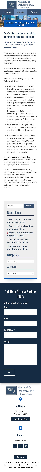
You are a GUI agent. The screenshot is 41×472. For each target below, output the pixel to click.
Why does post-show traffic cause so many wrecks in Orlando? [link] (20, 234)
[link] (20, 5)
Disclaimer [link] (7, 465)
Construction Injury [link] (17, 45)
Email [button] (21, 12)
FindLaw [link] (30, 467)
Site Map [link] (16, 465)
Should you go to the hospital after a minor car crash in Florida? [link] (20, 221)
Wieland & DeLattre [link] (21, 42)
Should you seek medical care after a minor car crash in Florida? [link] (20, 227)
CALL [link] (35, 12)
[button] (7, 11)
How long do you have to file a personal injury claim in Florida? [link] (17, 241)
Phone (6, 318)
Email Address (9, 330)
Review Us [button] (20, 457)
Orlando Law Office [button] (20, 419)
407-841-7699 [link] (20, 440)
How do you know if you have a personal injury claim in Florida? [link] (17, 247)
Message (7, 341)
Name (6, 307)
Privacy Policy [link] (25, 465)
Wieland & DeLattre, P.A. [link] (16, 462)
